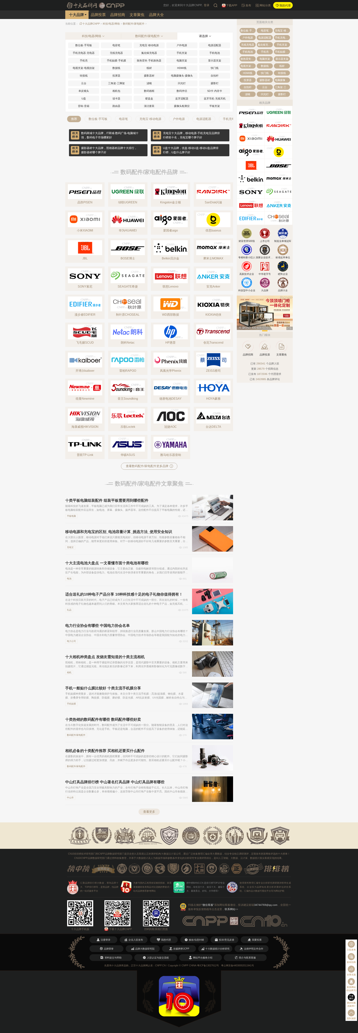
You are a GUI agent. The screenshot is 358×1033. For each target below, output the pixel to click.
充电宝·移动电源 (149, 45)
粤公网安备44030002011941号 (237, 965)
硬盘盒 (149, 98)
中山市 (70, 797)
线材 (149, 67)
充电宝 (70, 547)
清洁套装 (149, 105)
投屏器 (116, 75)
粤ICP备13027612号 (208, 965)
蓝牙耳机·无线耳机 (215, 98)
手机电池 (214, 52)
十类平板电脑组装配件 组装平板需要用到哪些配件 (106, 500)
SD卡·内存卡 (214, 90)
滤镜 (149, 83)
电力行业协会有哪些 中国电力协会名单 (97, 625)
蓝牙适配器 (181, 98)
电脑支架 (182, 60)
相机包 (116, 90)
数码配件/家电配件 (134, 23)
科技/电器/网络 (111, 23)
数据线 (116, 67)
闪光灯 (182, 83)
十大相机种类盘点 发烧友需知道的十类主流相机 (105, 657)
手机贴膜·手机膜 (116, 60)
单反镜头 (83, 90)
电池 (69, 578)
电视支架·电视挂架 (84, 67)
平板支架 (214, 105)
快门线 (215, 67)
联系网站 (231, 909)
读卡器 (116, 98)
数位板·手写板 (83, 45)
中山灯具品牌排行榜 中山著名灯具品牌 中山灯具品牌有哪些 (114, 782)
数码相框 (149, 90)
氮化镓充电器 (149, 52)
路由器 (116, 105)
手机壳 (84, 60)
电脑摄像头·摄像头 (182, 75)
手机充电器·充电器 (84, 52)
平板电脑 (71, 516)
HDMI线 (181, 67)
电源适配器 (214, 45)
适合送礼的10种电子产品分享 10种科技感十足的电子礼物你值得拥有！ (124, 594)
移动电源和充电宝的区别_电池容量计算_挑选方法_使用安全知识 (118, 532)
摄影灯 (215, 83)
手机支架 (182, 52)
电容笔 (116, 45)
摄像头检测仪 (182, 105)
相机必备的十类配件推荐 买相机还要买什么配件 (105, 751)
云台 (83, 83)
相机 (69, 672)
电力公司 (71, 641)
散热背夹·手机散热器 (149, 60)
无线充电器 (116, 52)
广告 (289, 328)
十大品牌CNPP (91, 23)
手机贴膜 (71, 703)
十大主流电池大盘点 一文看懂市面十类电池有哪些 (106, 563)
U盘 (83, 98)
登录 (206, 5)
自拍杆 (215, 75)
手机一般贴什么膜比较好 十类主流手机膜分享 (103, 688)
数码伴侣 (182, 90)
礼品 (69, 610)
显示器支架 (214, 60)
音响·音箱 (83, 105)
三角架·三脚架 (116, 83)
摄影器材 (149, 75)
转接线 (84, 75)
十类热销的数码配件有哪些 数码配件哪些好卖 (103, 719)
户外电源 (182, 45)
